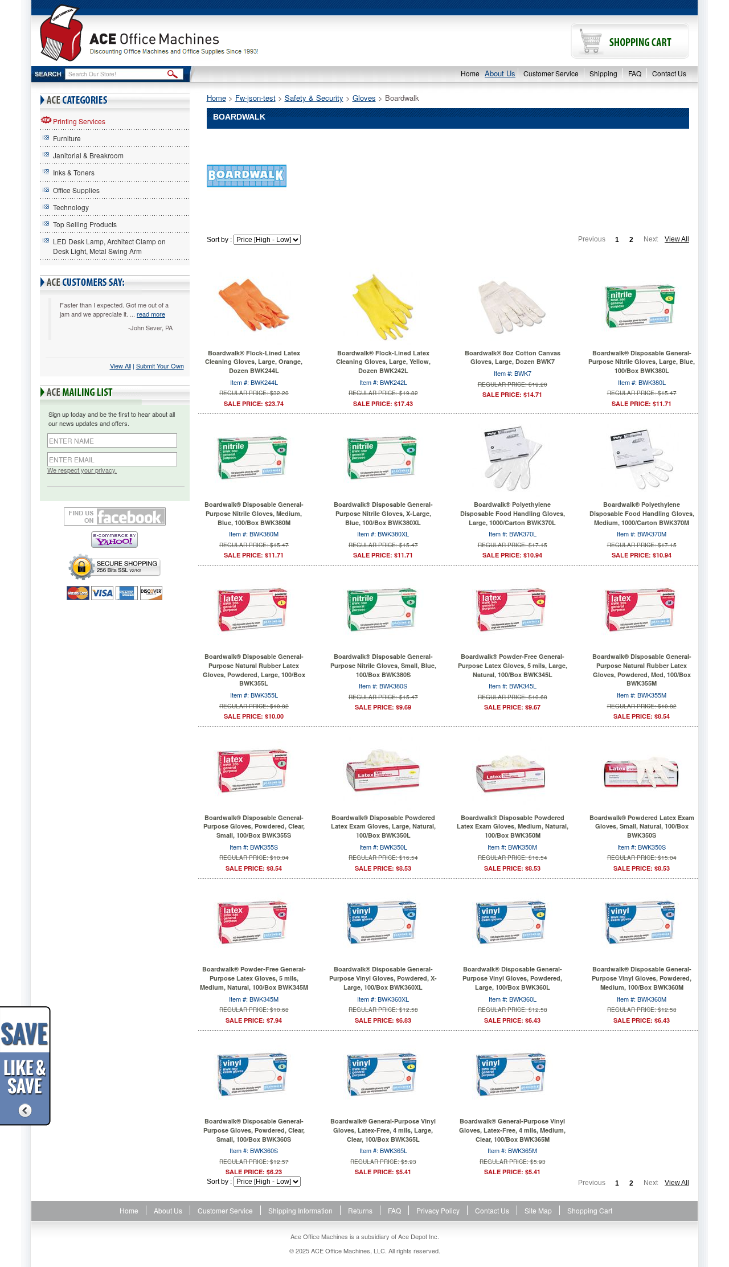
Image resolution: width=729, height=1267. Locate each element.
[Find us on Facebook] (115, 516)
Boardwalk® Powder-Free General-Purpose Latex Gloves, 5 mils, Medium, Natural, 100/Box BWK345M (254, 978)
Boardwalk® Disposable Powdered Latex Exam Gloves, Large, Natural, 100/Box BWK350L (383, 826)
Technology (71, 207)
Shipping (603, 73)
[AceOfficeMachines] (198, 32)
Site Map (538, 1210)
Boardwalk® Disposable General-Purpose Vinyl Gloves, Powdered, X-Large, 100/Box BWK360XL (383, 978)
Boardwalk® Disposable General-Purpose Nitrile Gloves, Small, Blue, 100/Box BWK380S (383, 665)
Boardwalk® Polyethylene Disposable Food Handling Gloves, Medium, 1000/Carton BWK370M (641, 513)
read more (151, 313)
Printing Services (79, 121)
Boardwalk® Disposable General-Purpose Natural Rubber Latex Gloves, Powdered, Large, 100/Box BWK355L (254, 669)
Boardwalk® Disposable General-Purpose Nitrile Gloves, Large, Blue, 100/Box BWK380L (641, 361)
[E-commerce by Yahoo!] (115, 539)
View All (120, 365)
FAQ (634, 73)
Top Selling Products (85, 224)
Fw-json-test (255, 97)
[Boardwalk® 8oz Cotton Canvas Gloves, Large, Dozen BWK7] (512, 306)
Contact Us (669, 73)
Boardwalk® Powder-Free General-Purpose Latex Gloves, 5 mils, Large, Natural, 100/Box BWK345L (512, 665)
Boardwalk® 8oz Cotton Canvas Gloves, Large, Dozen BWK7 (512, 357)
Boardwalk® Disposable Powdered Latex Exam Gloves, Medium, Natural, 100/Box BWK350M (512, 826)
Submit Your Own (160, 365)
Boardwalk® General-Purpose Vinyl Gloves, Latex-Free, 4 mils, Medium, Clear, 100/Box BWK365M (512, 1130)
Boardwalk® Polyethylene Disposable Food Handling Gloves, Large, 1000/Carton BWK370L (512, 513)
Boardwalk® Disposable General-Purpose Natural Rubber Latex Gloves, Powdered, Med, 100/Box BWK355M (641, 669)
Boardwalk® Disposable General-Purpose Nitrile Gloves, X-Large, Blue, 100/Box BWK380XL (383, 513)
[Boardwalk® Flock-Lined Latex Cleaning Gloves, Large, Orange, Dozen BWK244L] (254, 306)
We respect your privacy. (82, 470)
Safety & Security (314, 97)
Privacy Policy (438, 1210)
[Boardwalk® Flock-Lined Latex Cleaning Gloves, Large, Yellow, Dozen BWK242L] (383, 306)
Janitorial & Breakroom (88, 155)
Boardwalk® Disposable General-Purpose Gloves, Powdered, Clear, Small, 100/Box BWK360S (254, 1130)
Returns (360, 1210)
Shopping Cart (589, 1210)
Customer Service (551, 73)
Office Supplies (76, 190)
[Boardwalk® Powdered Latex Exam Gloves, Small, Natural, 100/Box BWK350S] (641, 771)
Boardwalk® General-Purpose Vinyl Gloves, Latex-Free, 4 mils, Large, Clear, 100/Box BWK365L (383, 1130)
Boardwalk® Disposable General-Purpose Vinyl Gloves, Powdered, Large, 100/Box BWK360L (512, 978)
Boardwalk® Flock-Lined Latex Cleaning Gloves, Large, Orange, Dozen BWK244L (253, 361)
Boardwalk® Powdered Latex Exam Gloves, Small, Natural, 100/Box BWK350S (641, 826)
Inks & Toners (74, 172)
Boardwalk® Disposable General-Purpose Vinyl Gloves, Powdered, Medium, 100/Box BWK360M (641, 978)
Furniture (67, 138)
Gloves (364, 97)
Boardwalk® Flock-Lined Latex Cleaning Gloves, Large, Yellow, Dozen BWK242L (383, 361)
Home (470, 73)
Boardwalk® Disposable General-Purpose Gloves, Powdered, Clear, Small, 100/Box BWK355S (254, 826)
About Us (500, 73)
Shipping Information (300, 1210)
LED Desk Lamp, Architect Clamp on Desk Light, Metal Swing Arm (109, 246)
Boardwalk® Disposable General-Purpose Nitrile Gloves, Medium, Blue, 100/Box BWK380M (254, 513)
